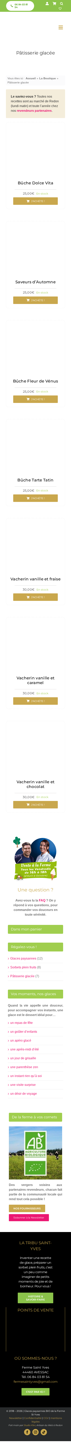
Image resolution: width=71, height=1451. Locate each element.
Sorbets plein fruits (23, 967)
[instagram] (35, 1432)
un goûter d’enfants (23, 1031)
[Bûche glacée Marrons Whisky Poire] (35, 225)
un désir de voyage (23, 1093)
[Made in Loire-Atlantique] (35, 1318)
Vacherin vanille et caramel (36, 680)
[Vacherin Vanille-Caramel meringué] (35, 621)
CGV (46, 1418)
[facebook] (27, 1432)
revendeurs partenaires (34, 110)
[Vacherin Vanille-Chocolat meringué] (35, 725)
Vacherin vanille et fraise (35, 579)
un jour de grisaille (23, 1058)
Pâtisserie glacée (22, 976)
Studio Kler (30, 1425)
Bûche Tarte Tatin (35, 480)
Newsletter (15, 1418)
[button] (61, 3)
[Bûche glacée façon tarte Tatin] (35, 424)
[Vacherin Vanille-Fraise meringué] (35, 523)
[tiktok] (44, 1432)
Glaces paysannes (23, 958)
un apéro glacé (20, 1040)
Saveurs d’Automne (35, 282)
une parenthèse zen (24, 1067)
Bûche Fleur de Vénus (35, 381)
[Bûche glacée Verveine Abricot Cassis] (35, 325)
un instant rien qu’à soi (26, 1076)
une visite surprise (23, 1084)
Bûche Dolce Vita (35, 183)
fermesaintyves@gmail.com (36, 1382)
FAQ (42, 900)
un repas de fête (21, 1022)
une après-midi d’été (24, 1049)
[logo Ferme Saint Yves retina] (19, 18)
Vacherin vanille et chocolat (36, 784)
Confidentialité (32, 1418)
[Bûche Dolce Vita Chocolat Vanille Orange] (35, 126)
